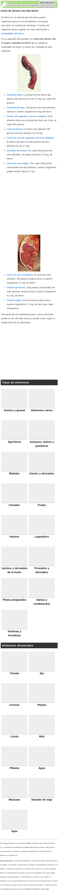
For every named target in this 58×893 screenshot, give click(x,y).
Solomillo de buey (16, 107)
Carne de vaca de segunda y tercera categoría (30, 138)
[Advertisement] (29, 204)
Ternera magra (14, 300)
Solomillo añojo (14, 95)
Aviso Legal (45, 889)
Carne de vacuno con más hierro (19, 10)
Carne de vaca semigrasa (20, 274)
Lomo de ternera (15, 129)
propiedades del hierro (12, 33)
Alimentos (47, 2)
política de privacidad (33, 889)
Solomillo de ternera (17, 150)
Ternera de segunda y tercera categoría (26, 116)
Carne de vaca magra (18, 163)
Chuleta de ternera (16, 287)
